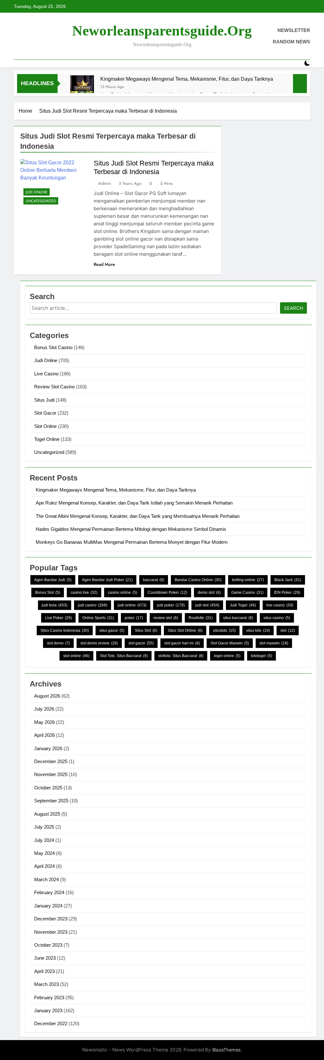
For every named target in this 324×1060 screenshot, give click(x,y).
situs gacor (111, 630)
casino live (84, 592)
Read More (104, 264)
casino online (122, 592)
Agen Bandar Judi (53, 580)
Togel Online (46, 439)
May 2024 (44, 853)
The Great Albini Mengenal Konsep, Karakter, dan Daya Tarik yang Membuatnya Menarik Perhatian (138, 516)
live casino (279, 605)
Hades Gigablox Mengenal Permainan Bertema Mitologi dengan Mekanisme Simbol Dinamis (131, 529)
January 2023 (48, 1010)
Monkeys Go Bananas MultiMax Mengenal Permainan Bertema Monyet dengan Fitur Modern (131, 542)
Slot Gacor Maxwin (229, 643)
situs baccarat (238, 618)
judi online (132, 605)
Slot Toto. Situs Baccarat (124, 656)
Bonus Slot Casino (53, 347)
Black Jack (287, 580)
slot (287, 630)
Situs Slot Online (185, 630)
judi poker (171, 605)
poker (134, 618)
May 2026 (44, 722)
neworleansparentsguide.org (162, 31)
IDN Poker (287, 592)
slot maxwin (273, 643)
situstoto (224, 630)
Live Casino (46, 373)
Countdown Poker (167, 592)
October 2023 (48, 945)
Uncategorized (41, 201)
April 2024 (44, 866)
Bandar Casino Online (198, 580)
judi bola (54, 605)
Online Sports (98, 618)
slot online (76, 656)
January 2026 (48, 748)
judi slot (207, 605)
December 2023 (50, 918)
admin (104, 183)
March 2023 (46, 984)
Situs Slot (146, 630)
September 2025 (51, 800)
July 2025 (44, 827)
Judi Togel (243, 605)
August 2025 (47, 814)
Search (293, 308)
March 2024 (46, 879)
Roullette (201, 618)
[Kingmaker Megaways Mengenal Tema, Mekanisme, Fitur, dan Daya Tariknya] (82, 87)
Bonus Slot (47, 592)
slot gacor (141, 643)
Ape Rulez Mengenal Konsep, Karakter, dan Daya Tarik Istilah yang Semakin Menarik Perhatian (134, 502)
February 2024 (49, 892)
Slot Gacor (45, 413)
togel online (227, 656)
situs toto (258, 630)
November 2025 (50, 774)
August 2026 (47, 696)
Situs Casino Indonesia (64, 630)
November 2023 (50, 932)
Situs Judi (44, 400)
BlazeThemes (226, 1049)
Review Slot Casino (54, 386)
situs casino (277, 618)
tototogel (261, 656)
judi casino (92, 605)
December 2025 (50, 761)
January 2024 (48, 905)
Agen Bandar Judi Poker (107, 580)
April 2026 (44, 735)
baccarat (153, 580)
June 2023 (45, 958)
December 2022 (50, 1023)
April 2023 (44, 971)
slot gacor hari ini (182, 643)
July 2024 (44, 840)
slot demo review (99, 643)
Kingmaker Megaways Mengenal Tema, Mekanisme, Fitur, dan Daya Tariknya (186, 79)
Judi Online (36, 192)
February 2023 (49, 997)
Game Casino (247, 592)
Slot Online (45, 426)
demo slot (209, 592)
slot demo (58, 643)
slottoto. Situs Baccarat (180, 656)
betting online (248, 580)
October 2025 (48, 787)
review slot (165, 618)
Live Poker (58, 618)
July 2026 (44, 709)
